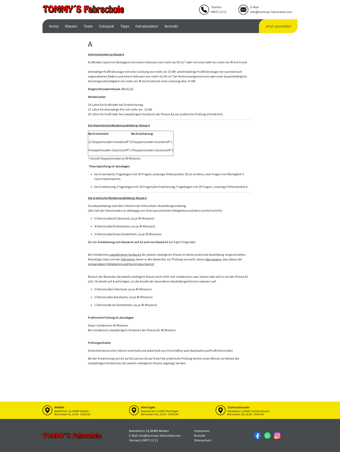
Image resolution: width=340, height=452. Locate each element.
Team (88, 26)
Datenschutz (202, 440)
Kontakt (171, 26)
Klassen (71, 26)
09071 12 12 (218, 12)
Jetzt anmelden (278, 26)
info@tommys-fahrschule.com (271, 12)
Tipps (124, 26)
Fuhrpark (106, 26)
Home (54, 26)
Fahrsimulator (146, 26)
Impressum (201, 431)
